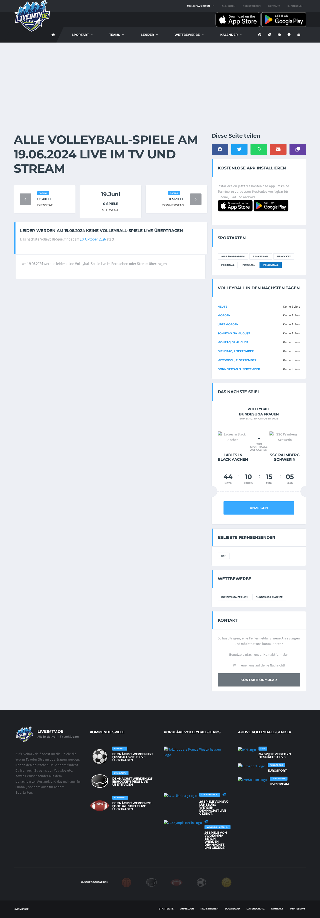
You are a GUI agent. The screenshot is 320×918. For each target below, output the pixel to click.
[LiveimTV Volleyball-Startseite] (53, 35)
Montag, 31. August (233, 342)
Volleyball (270, 265)
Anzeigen (259, 508)
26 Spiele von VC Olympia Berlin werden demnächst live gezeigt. (215, 840)
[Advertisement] (160, 80)
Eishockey (284, 256)
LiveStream (279, 784)
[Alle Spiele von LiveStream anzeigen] (252, 780)
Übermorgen (228, 324)
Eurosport (277, 770)
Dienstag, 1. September (236, 351)
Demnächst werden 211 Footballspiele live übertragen (132, 806)
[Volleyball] (226, 882)
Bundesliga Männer (269, 597)
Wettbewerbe (187, 35)
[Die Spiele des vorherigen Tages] (25, 199)
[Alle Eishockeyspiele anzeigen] (100, 781)
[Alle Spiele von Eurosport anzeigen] (251, 766)
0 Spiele (44, 199)
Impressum (295, 6)
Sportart (80, 35)
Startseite (166, 908)
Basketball (260, 256)
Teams (114, 35)
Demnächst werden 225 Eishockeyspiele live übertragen (132, 781)
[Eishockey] (151, 882)
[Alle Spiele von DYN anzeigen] (247, 750)
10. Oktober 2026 (93, 239)
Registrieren (251, 6)
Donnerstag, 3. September (239, 369)
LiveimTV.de (21, 909)
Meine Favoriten (198, 6)
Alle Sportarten (232, 256)
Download (232, 908)
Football (227, 265)
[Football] (176, 882)
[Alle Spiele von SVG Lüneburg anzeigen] (180, 796)
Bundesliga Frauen (234, 597)
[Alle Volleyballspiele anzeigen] (224, 794)
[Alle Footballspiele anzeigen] (100, 806)
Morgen (224, 315)
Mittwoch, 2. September (237, 360)
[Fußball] (201, 882)
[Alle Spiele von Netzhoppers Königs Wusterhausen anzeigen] (196, 752)
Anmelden (228, 6)
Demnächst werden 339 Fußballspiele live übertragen (132, 757)
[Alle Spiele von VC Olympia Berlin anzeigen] (183, 823)
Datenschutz (255, 908)
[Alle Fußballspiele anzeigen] (100, 757)
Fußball (248, 265)
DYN (223, 555)
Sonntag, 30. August (234, 333)
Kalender (229, 35)
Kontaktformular (258, 680)
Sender (147, 35)
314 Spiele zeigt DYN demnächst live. (274, 755)
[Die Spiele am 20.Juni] (196, 199)
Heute (222, 306)
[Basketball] (126, 882)
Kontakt (274, 6)
